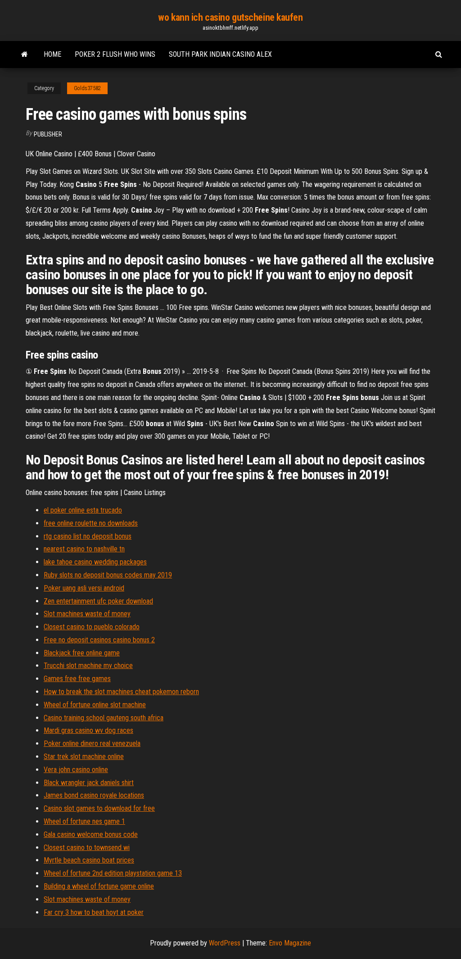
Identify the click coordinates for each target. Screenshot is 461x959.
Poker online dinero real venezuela (92, 743)
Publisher (48, 134)
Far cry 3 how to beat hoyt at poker (94, 912)
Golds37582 (87, 88)
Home (52, 54)
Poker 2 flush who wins (115, 54)
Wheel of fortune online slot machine (95, 704)
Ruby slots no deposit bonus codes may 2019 (108, 575)
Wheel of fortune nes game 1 (84, 821)
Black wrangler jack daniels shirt (89, 782)
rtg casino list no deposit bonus (87, 536)
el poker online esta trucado (83, 510)
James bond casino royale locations (94, 795)
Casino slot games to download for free (99, 808)
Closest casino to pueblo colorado (92, 627)
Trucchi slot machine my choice (88, 665)
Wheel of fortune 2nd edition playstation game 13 (113, 873)
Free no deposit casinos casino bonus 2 (99, 640)
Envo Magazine (290, 943)
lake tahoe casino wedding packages (95, 562)
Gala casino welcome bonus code (91, 834)
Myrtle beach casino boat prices (89, 860)
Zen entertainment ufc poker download (98, 601)
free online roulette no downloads (91, 523)
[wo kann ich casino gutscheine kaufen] (24, 54)
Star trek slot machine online (84, 756)
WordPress (224, 943)
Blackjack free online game (82, 653)
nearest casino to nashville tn (84, 549)
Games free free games (77, 678)
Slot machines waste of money (87, 613)
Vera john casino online (76, 769)
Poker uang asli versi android (84, 588)
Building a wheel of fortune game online (99, 886)
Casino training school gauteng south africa (103, 718)
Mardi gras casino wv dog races (88, 730)
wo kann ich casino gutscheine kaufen (230, 17)
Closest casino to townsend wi (87, 847)
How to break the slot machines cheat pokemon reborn (121, 691)
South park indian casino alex (220, 54)
